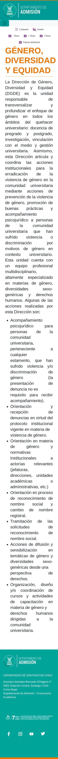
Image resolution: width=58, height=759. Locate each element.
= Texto (31, 36)
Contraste (23, 29)
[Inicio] (27, 10)
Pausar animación (31, 42)
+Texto (47, 36)
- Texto (16, 36)
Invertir (40, 29)
